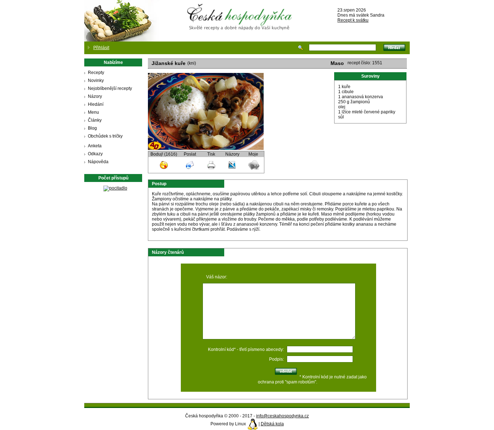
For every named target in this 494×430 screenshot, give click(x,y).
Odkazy (95, 153)
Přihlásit (101, 47)
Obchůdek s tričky (105, 136)
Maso (337, 63)
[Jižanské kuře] (206, 148)
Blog (92, 128)
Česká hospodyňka (240, 11)
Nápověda (98, 161)
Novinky (96, 80)
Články (95, 120)
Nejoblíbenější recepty (110, 88)
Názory (95, 96)
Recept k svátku (353, 20)
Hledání (95, 104)
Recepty (96, 72)
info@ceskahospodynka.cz (282, 415)
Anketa (95, 145)
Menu (93, 112)
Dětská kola (272, 423)
